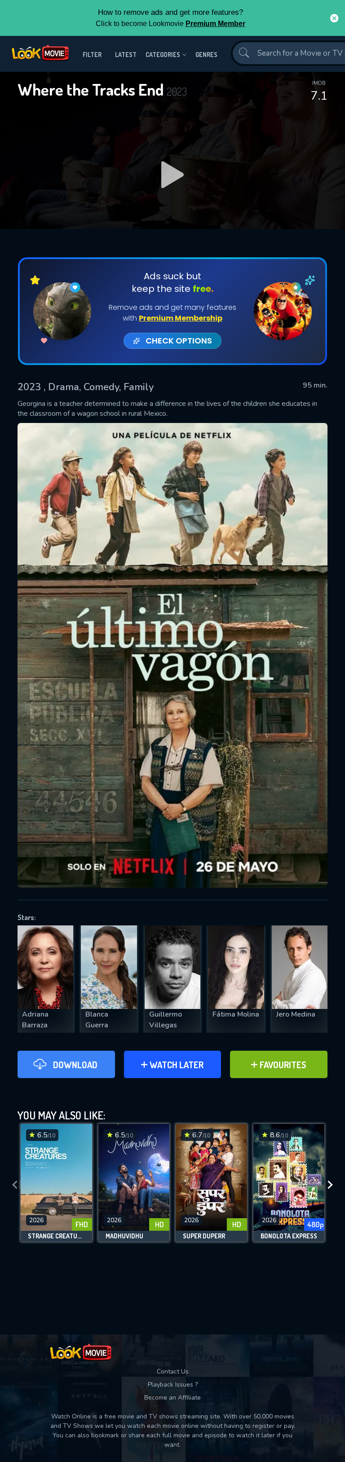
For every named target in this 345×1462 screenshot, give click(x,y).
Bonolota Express (289, 1236)
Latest (126, 54)
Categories (163, 54)
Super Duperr (204, 1236)
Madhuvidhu (124, 1236)
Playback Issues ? (173, 1384)
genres (206, 54)
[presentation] (15, 1185)
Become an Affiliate (172, 1397)
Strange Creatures (56, 1236)
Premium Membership (180, 318)
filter (92, 54)
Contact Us (173, 1371)
